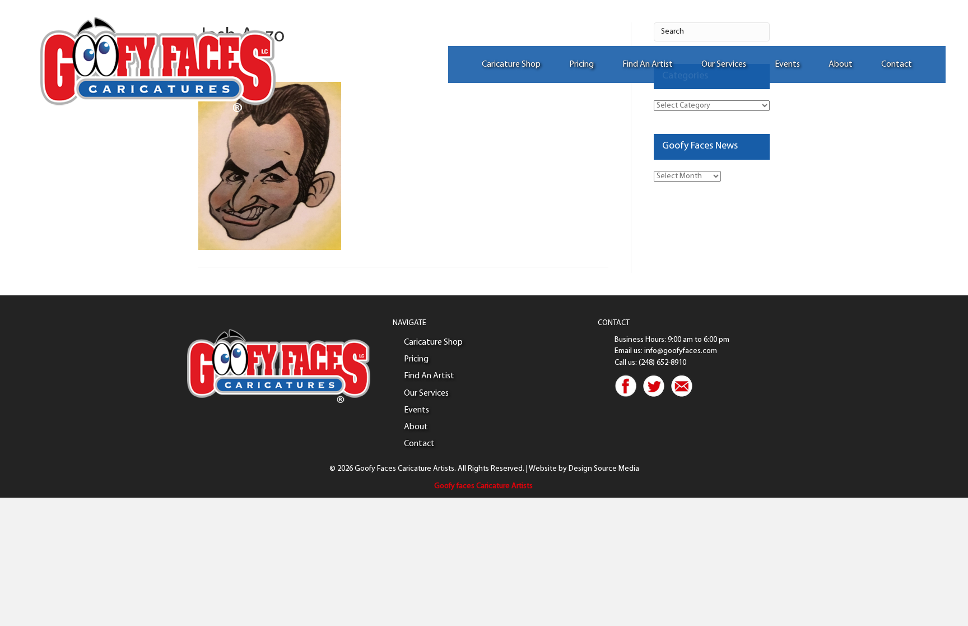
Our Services (723, 64)
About (841, 64)
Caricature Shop (511, 64)
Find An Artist (647, 64)
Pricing (581, 64)
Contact (896, 64)
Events (787, 64)
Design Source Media (604, 469)
